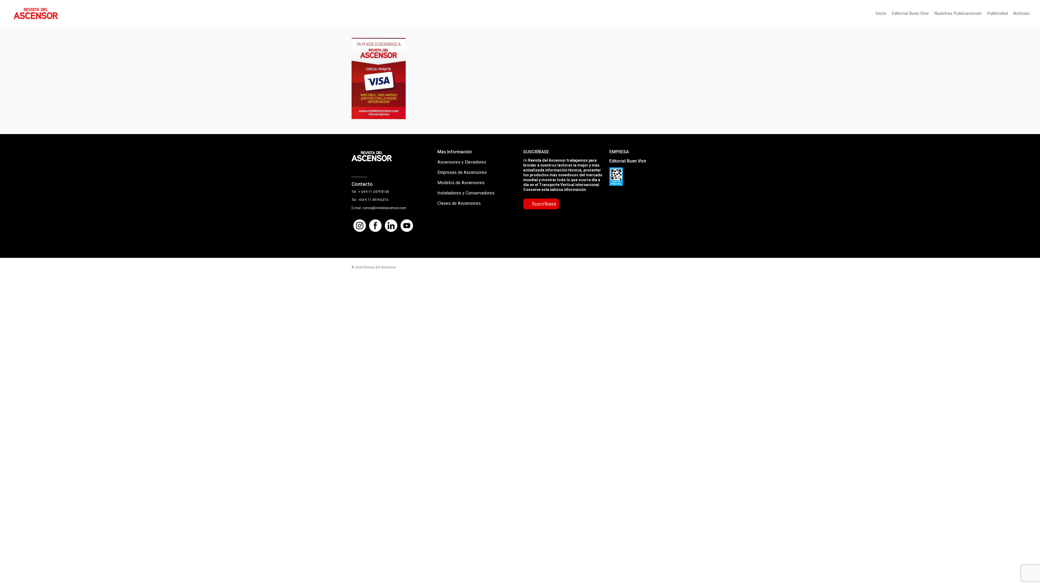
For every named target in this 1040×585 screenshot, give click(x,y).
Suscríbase (544, 204)
